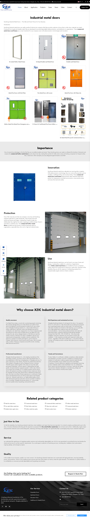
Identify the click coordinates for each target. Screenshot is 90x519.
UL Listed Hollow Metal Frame (17, 62)
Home (20, 7)
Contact (69, 7)
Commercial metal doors (31, 403)
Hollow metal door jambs (32, 409)
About (26, 7)
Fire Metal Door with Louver (45, 93)
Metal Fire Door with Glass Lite (73, 93)
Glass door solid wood (51, 406)
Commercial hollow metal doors (53, 403)
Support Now (84, 7)
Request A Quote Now (75, 474)
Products (42, 7)
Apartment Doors (34, 495)
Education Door (34, 497)
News (56, 7)
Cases (50, 7)
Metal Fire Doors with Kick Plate (17, 93)
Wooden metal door (72, 409)
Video (62, 7)
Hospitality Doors (34, 492)
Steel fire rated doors (10, 403)
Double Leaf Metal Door (72, 62)
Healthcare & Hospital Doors (37, 500)
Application (34, 7)
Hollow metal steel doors (73, 403)
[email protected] (66, 499)
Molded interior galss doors (11, 409)
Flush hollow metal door (31, 406)
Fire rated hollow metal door (12, 406)
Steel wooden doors (51, 409)
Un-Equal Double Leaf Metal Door (45, 62)
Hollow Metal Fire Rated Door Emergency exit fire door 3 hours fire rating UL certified (27, 124)
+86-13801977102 (46, 2)
